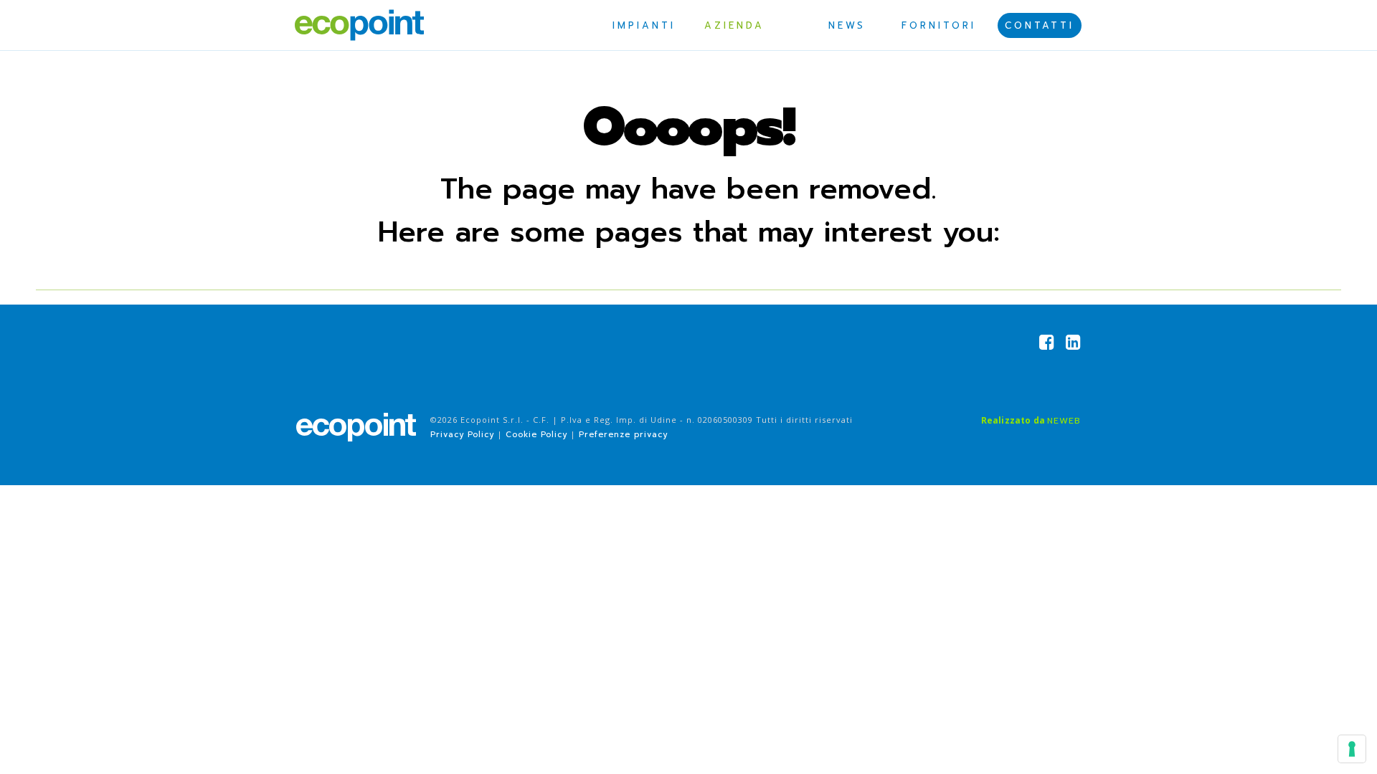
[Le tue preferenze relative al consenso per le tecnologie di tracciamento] (1352, 749)
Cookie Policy (536, 435)
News (847, 25)
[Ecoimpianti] (359, 25)
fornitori (939, 25)
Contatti (1039, 25)
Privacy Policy (462, 435)
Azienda (734, 25)
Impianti (644, 25)
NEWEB (1064, 420)
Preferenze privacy (623, 435)
